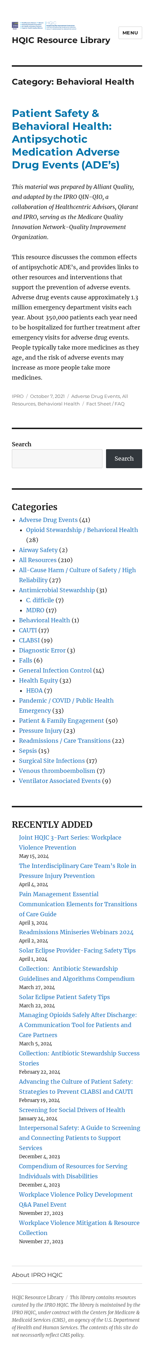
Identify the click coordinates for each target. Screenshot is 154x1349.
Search (22, 444)
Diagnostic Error (42, 650)
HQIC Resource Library (61, 40)
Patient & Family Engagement (61, 720)
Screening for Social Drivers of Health (72, 1109)
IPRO (18, 396)
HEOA (34, 690)
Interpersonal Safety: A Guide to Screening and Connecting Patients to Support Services (79, 1137)
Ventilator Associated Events (60, 780)
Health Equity (38, 680)
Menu (130, 32)
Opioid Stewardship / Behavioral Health (82, 529)
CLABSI (29, 640)
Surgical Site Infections (52, 760)
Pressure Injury (40, 730)
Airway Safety (38, 550)
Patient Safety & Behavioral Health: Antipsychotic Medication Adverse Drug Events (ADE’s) (66, 139)
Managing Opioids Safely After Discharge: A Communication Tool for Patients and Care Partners (78, 1025)
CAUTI (28, 630)
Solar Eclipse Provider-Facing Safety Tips (77, 950)
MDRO (35, 610)
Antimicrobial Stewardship (57, 590)
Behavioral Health (59, 404)
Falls (25, 660)
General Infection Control (55, 670)
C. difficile (40, 600)
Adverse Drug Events (95, 396)
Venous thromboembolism (57, 770)
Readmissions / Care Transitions (65, 740)
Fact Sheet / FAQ (105, 404)
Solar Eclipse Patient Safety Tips (64, 997)
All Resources (38, 560)
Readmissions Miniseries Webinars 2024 (76, 932)
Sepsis (28, 750)
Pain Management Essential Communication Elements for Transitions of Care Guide (78, 904)
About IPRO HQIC (37, 1275)
